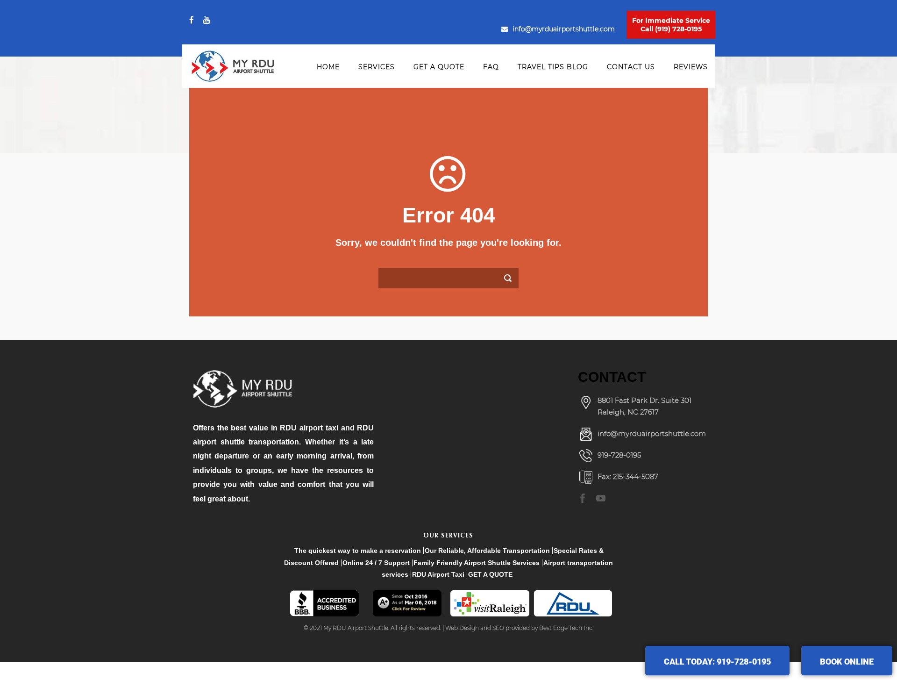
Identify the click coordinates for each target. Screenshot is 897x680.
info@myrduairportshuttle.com (564, 29)
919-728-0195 (619, 455)
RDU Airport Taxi (438, 574)
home (328, 67)
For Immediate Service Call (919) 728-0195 (671, 24)
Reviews (691, 67)
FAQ (491, 67)
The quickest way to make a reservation (357, 550)
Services (376, 67)
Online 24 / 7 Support (376, 562)
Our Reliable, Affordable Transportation (487, 550)
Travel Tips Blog (553, 67)
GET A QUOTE (490, 574)
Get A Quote (438, 67)
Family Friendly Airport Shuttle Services (476, 562)
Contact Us (631, 67)
